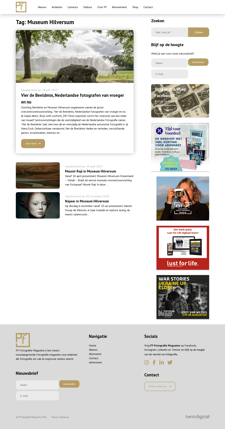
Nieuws (42, 7)
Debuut (87, 7)
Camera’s (73, 7)
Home (92, 345)
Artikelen (57, 7)
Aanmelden (198, 62)
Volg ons (168, 109)
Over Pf (102, 7)
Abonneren (95, 354)
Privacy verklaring (60, 417)
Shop (135, 7)
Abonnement (119, 7)
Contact (148, 7)
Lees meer (31, 143)
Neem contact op (158, 386)
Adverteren (95, 362)
